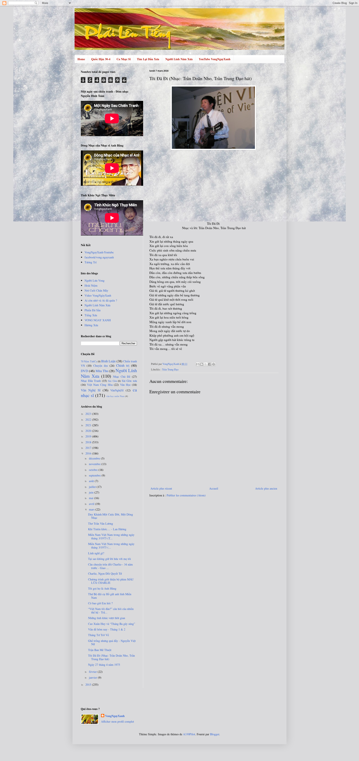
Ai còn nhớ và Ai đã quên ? (101, 300)
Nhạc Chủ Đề (121, 377)
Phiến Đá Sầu (93, 310)
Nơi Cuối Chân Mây (96, 290)
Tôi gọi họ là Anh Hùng (102, 588)
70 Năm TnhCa (89, 361)
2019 (88, 436)
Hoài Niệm (91, 285)
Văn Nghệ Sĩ (91, 390)
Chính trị (122, 365)
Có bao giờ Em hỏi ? (100, 603)
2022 (88, 419)
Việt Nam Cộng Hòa (99, 385)
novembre (95, 464)
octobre (93, 470)
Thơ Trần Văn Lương (100, 523)
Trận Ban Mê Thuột (99, 650)
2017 (88, 448)
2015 (88, 684)
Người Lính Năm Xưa (179, 59)
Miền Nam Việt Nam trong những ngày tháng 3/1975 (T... (111, 536)
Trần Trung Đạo (170, 369)
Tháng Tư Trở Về (98, 635)
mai (91, 498)
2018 (88, 442)
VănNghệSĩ (117, 390)
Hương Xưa (91, 325)
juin (91, 492)
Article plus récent (161, 488)
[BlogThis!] (202, 364)
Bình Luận (108, 361)
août (92, 481)
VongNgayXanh (115, 716)
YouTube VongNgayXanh (214, 59)
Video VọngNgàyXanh (98, 295)
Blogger (214, 734)
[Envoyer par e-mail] (198, 364)
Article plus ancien (266, 488)
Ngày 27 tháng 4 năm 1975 (104, 665)
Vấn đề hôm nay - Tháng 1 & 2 (106, 629)
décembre (95, 458)
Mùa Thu (102, 370)
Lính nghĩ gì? (96, 553)
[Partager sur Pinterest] (213, 364)
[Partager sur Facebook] (210, 364)
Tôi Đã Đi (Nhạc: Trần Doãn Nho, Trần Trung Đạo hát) (111, 657)
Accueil (213, 488)
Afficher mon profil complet (117, 721)
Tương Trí (91, 262)
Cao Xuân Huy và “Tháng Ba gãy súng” (111, 624)
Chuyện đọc (100, 366)
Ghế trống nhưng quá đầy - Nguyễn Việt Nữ (112, 642)
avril (92, 504)
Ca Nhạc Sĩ (124, 59)
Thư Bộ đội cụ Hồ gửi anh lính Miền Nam (109, 596)
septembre (95, 475)
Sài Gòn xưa (129, 381)
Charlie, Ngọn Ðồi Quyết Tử (105, 573)
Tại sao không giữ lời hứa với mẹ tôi (109, 559)
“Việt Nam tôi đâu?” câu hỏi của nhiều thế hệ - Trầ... (111, 610)
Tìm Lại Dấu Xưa (148, 59)
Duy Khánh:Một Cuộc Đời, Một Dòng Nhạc (110, 516)
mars (92, 509)
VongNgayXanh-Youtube (99, 252)
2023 (88, 414)
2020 (88, 431)
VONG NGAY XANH (98, 320)
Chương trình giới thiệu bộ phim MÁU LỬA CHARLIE (111, 581)
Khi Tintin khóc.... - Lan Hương (107, 529)
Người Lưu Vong (95, 280)
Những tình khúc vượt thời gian (106, 618)
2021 (88, 425)
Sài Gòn (112, 381)
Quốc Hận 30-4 (100, 59)
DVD (84, 370)
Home (81, 59)
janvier (93, 677)
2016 (88, 453)
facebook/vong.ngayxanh (99, 257)
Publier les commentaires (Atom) (186, 495)
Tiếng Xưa (91, 315)
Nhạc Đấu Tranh (91, 381)
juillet (93, 487)
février (93, 672)
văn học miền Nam (115, 396)
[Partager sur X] (206, 364)
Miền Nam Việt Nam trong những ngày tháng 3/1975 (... (111, 545)
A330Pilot (189, 734)
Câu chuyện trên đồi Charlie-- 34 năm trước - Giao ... (110, 566)
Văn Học (125, 385)
